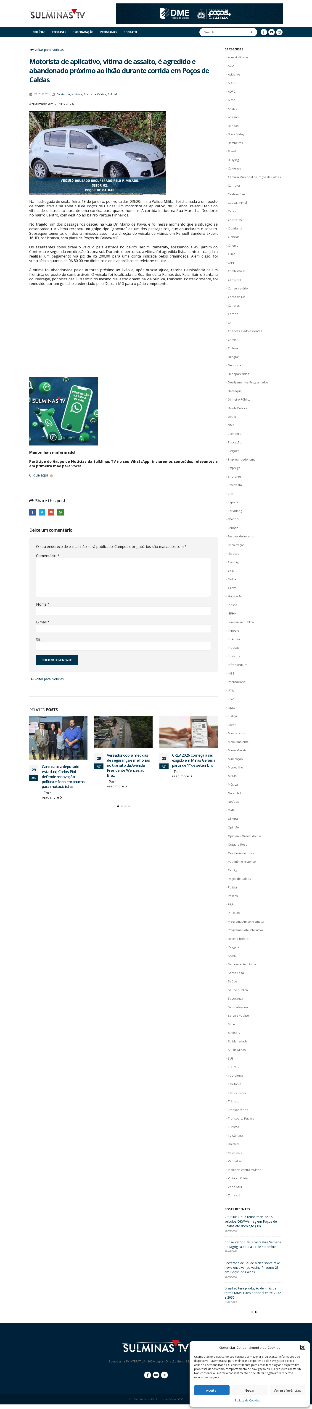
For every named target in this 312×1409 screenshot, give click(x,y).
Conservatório (238, 288)
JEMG (231, 708)
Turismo (233, 1127)
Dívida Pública (237, 408)
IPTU (231, 690)
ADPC (231, 91)
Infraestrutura (238, 665)
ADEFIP (232, 83)
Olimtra (233, 819)
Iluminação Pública (241, 622)
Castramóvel (237, 194)
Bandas (233, 126)
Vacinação (235, 1153)
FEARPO (233, 519)
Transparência (238, 1110)
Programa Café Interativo (245, 930)
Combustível (236, 271)
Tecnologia (235, 1075)
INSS (231, 673)
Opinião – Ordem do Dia (244, 836)
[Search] (251, 32)
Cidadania (235, 228)
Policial (112, 94)
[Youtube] (271, 32)
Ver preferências (287, 1390)
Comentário (47, 555)
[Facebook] (264, 32)
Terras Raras (237, 1093)
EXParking (235, 511)
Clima (231, 254)
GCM (231, 571)
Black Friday (236, 134)
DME (231, 425)
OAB (231, 810)
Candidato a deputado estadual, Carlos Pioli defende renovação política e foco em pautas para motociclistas (63, 776)
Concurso (234, 280)
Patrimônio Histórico (242, 861)
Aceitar (212, 1390)
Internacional (237, 682)
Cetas (232, 211)
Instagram (164, 1375)
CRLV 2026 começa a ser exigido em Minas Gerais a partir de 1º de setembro (193, 760)
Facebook (32, 512)
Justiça (232, 716)
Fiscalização (236, 545)
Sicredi (232, 1024)
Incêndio (234, 639)
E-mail (43, 622)
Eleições (233, 451)
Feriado (233, 528)
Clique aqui (38, 475)
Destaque (63, 94)
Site (39, 639)
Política (233, 896)
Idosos (232, 605)
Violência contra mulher (244, 1170)
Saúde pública (238, 990)
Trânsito (233, 1101)
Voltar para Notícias (49, 49)
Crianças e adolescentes (245, 331)
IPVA (231, 699)
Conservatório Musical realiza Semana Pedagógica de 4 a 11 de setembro (253, 1244)
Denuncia (234, 365)
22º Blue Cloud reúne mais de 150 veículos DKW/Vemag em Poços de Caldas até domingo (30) (251, 1221)
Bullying (233, 160)
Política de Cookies (247, 1400)
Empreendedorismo (242, 459)
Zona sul (234, 1195)
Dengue (233, 357)
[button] (303, 1347)
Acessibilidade (238, 57)
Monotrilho (235, 767)
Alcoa (231, 100)
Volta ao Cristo (238, 1178)
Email (51, 512)
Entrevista (235, 485)
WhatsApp (60, 512)
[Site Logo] (57, 14)
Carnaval (234, 185)
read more (51, 797)
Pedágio (233, 870)
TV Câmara (235, 1135)
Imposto (233, 630)
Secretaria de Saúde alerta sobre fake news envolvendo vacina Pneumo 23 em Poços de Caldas (252, 1267)
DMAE (232, 416)
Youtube (156, 1375)
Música (233, 784)
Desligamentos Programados (248, 382)
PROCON (234, 913)
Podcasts (59, 32)
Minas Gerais (237, 750)
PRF (230, 904)
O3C (180, 1399)
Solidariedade (238, 1041)
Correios (234, 305)
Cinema (233, 245)
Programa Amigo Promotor (246, 921)
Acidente (234, 74)
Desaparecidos (238, 374)
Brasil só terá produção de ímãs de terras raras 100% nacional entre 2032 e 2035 (253, 1293)
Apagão (233, 117)
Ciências (234, 237)
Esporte (233, 502)
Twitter (42, 512)
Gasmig (233, 562)
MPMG (232, 776)
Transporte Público (241, 1118)
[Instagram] (279, 32)
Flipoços (233, 554)
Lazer (232, 725)
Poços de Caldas (95, 94)
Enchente (234, 476)
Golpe (232, 579)
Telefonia (234, 1084)
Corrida (233, 314)
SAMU (232, 956)
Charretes (235, 220)
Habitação (235, 596)
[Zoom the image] (199, 6)
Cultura (233, 348)
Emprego (234, 468)
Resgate (233, 947)
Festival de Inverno (241, 536)
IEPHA (232, 613)
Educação (234, 442)
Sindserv (234, 1033)
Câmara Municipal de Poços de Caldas (254, 177)
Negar (250, 1390)
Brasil (232, 151)
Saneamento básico (242, 964)
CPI (230, 322)
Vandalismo (236, 1161)
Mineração (235, 759)
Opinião (233, 827)
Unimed (233, 1144)
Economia (234, 434)
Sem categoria (238, 1007)
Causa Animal (237, 203)
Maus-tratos (236, 733)
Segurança (235, 998)
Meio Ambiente (238, 742)
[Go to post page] (58, 738)
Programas (108, 32)
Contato (130, 32)
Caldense (234, 168)
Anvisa (232, 109)
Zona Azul (235, 1187)
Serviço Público (238, 1015)
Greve (232, 588)
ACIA (231, 66)
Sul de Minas (237, 1050)
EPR (230, 494)
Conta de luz (236, 297)
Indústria (234, 656)
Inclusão (234, 648)
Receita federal (238, 939)
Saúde (232, 981)
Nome (43, 604)
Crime (232, 340)
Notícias (38, 32)
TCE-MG (233, 1067)
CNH (231, 262)
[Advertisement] (123, 336)
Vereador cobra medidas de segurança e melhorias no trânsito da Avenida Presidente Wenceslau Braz (128, 765)
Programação (83, 32)
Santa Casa (236, 973)
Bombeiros (235, 143)
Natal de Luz (236, 793)
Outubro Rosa (237, 844)
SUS (231, 1058)
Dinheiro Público (239, 399)
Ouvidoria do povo (241, 853)
